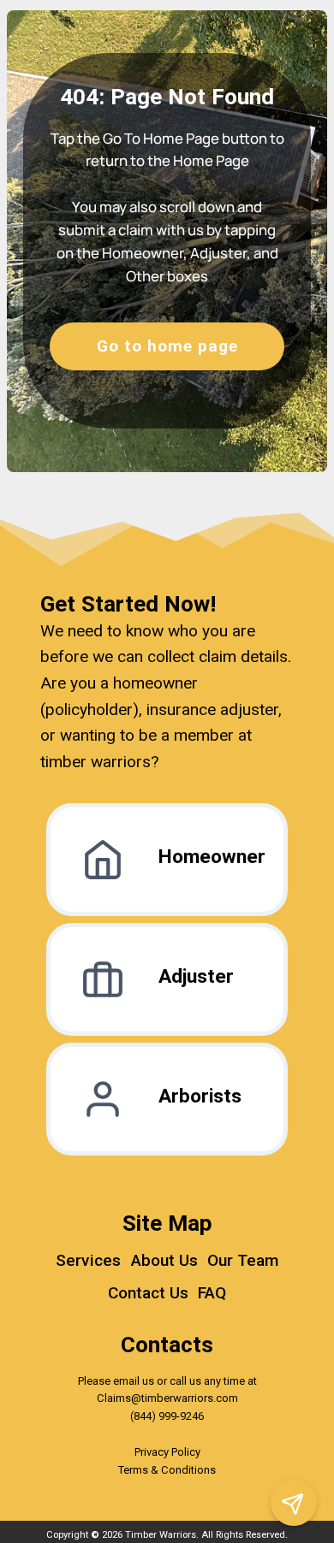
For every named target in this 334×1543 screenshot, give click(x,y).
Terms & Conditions (167, 1469)
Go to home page (167, 346)
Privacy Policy (167, 1451)
